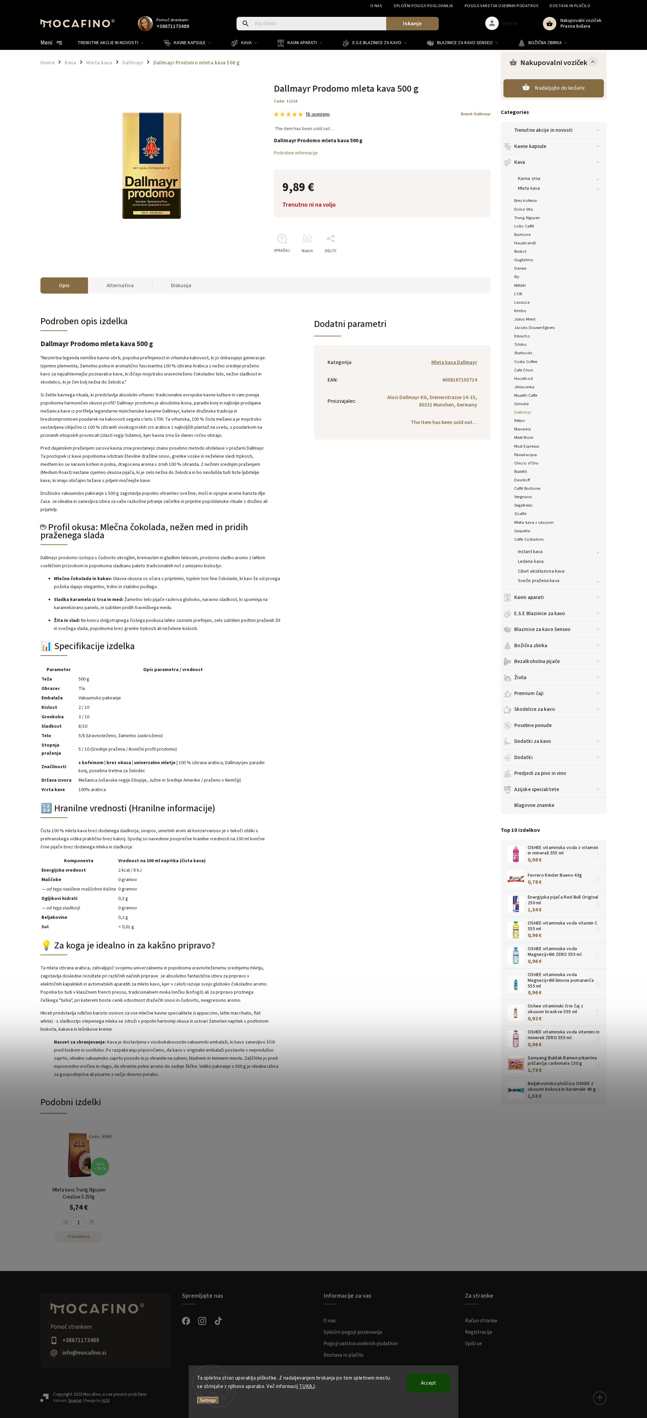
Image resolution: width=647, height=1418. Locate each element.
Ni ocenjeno (318, 114)
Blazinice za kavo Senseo (542, 629)
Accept (428, 1383)
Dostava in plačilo (570, 6)
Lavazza (522, 302)
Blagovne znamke (534, 805)
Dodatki (523, 757)
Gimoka (521, 404)
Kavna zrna (529, 178)
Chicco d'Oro (526, 463)
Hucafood (523, 378)
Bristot (520, 251)
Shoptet (75, 1401)
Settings (208, 1400)
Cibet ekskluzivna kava (541, 571)
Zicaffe (520, 514)
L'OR (518, 294)
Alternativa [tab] (120, 285)
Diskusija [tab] (181, 285)
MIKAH (520, 285)
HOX (106, 1401)
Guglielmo (523, 260)
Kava (519, 162)
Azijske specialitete (536, 789)
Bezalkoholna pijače (537, 661)
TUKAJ (307, 1386)
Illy (516, 277)
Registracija (478, 1332)
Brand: (476, 114)
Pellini (519, 421)
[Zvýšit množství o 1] (92, 1222)
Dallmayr (522, 412)
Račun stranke (481, 1320)
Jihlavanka (524, 387)
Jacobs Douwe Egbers (534, 328)
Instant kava (530, 551)
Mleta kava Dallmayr (454, 362)
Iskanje (412, 23)
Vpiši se (473, 1343)
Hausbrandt (525, 243)
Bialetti (520, 472)
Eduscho (522, 336)
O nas (376, 6)
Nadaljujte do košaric (560, 88)
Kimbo (520, 311)
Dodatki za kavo (532, 741)
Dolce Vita (523, 209)
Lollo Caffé (524, 226)
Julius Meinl (524, 319)
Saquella (522, 531)
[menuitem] (116, 43)
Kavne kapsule (530, 146)
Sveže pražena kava (538, 580)
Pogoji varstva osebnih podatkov (501, 6)
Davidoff (522, 480)
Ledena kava (531, 561)
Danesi (520, 268)
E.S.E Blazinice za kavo (539, 613)
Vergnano (523, 497)
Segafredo (523, 505)
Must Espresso (527, 446)
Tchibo (520, 344)
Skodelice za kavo (534, 709)
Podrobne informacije (296, 153)
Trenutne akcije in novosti (543, 130)
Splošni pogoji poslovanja (423, 6)
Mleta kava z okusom (534, 522)
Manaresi (522, 429)
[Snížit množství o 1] (66, 1222)
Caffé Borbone (527, 488)
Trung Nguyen (527, 218)
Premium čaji (529, 693)
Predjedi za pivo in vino (540, 773)
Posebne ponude (533, 725)
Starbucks (523, 353)
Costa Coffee (525, 362)
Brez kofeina (525, 201)
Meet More (523, 437)
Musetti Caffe (525, 395)
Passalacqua (525, 455)
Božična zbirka (530, 645)
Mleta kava (529, 188)
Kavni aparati (529, 597)
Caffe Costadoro (529, 539)
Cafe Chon (523, 370)
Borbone (522, 235)
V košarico (79, 1236)
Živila (520, 677)
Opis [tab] (64, 285)
